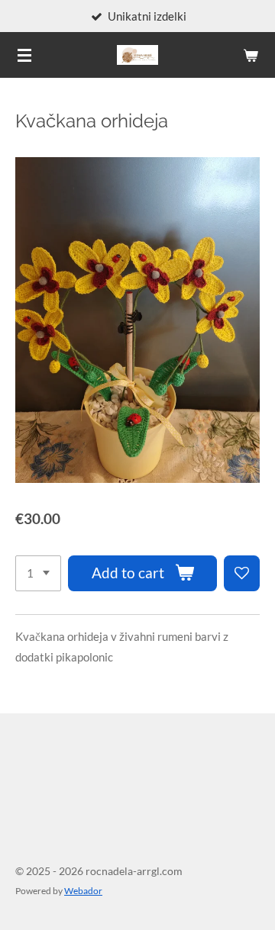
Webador (83, 890)
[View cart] (250, 55)
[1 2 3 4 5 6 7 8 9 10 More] (38, 573)
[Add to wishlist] (242, 573)
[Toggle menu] (24, 55)
